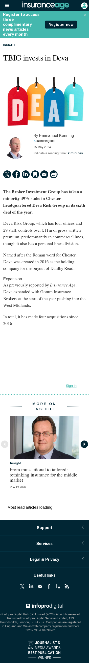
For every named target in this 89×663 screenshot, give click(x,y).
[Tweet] (7, 174)
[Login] (83, 5)
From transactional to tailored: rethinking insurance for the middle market (43, 474)
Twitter (22, 586)
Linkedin (31, 586)
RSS (67, 586)
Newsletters (40, 586)
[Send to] (44, 174)
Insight (9, 45)
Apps (58, 586)
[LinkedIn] (26, 174)
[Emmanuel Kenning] (15, 146)
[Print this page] (54, 174)
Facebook (49, 586)
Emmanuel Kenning (56, 135)
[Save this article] (35, 174)
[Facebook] (16, 174)
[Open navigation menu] (4, 5)
